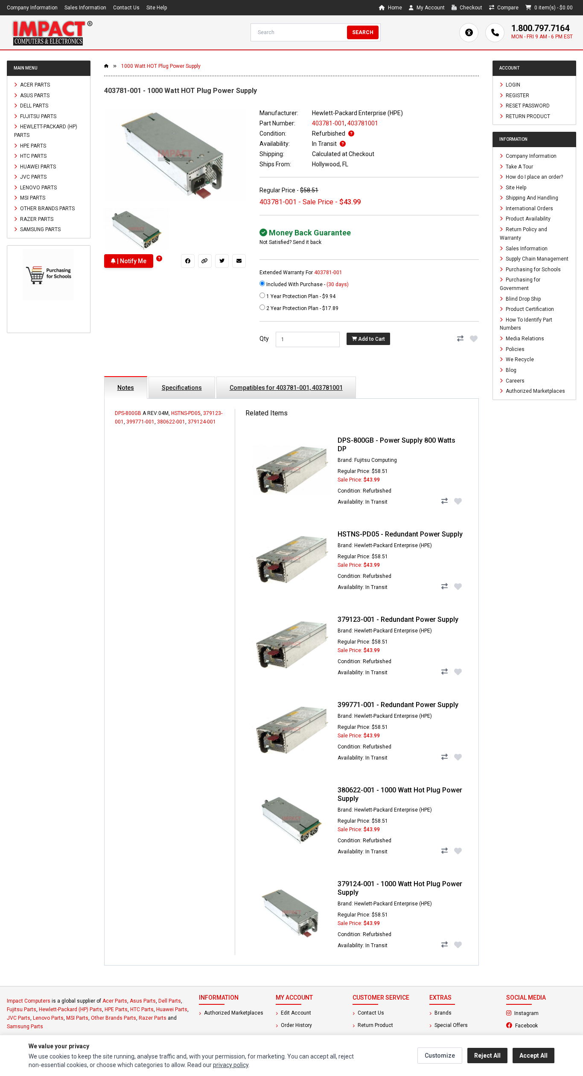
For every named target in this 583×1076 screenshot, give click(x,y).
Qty (264, 338)
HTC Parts (33, 156)
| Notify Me (131, 261)
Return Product (527, 116)
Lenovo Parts (38, 187)
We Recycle (519, 360)
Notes (125, 387)
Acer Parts (34, 85)
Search (362, 32)
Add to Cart (371, 339)
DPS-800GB (128, 413)
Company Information (32, 8)
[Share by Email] (239, 261)
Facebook (545, 1025)
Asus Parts (34, 95)
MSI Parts (32, 198)
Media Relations (524, 339)
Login (512, 85)
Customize (440, 1055)
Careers (514, 380)
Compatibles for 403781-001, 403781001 (286, 387)
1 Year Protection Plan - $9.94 (300, 296)
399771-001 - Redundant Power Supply (398, 705)
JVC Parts (33, 177)
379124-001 (202, 422)
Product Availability (527, 219)
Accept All (533, 1055)
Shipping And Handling (531, 198)
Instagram (544, 1012)
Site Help (156, 8)
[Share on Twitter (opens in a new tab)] (222, 261)
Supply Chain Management (536, 259)
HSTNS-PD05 (186, 413)
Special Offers (450, 1025)
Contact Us (126, 8)
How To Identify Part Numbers (526, 323)
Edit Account (295, 1013)
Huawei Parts (37, 166)
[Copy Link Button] (205, 261)
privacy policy (230, 1064)
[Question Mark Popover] (159, 258)
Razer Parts (36, 219)
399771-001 (140, 422)
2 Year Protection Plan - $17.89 (301, 308)
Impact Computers (28, 1001)
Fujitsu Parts (37, 116)
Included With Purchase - (307, 284)
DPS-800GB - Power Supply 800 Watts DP (396, 444)
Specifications (182, 387)
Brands (442, 1013)
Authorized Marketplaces (534, 391)
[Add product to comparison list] (460, 339)
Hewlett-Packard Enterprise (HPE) (357, 113)
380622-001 (171, 422)
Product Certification (529, 309)
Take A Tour (518, 166)
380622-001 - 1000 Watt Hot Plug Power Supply (400, 794)
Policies (514, 349)
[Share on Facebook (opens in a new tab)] (188, 261)
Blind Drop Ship (522, 299)
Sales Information (85, 8)
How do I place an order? (533, 177)
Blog (510, 370)
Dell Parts (33, 106)
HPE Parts (32, 145)
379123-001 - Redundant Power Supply (398, 619)
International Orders (528, 208)
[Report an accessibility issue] (468, 32)
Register (516, 95)
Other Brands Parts (47, 209)
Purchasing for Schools (532, 269)
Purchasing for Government (520, 284)
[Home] (52, 32)
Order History (296, 1025)
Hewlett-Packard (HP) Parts (45, 131)
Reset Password (527, 106)
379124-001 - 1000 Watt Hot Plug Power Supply (400, 888)
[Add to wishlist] (474, 339)
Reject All (487, 1055)
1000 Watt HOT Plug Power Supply (161, 66)
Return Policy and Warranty (523, 233)
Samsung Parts (40, 229)
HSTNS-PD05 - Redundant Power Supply (400, 534)
